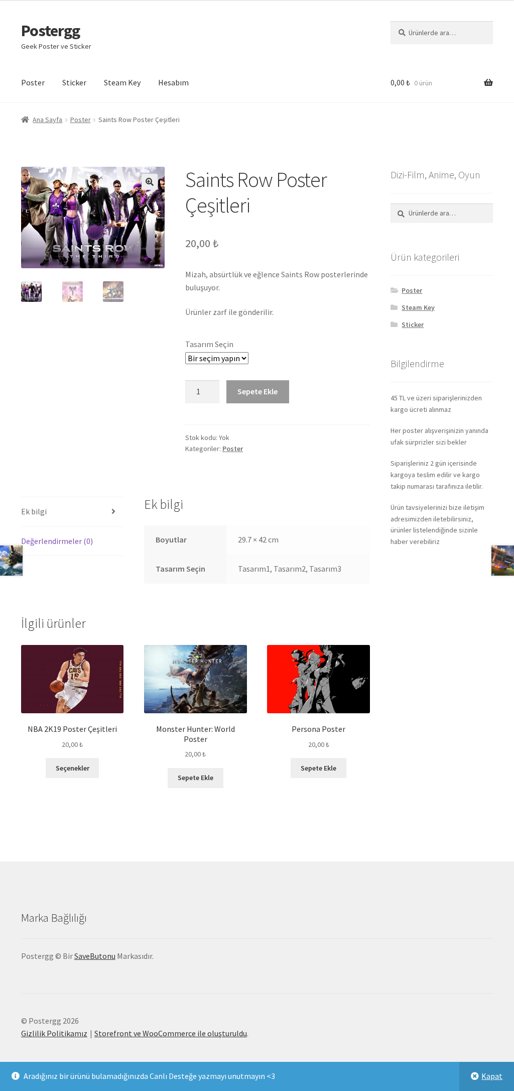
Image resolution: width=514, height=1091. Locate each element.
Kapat (491, 1076)
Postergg (50, 31)
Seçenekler (72, 768)
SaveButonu (94, 956)
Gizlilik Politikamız (54, 1033)
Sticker (74, 82)
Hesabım (173, 82)
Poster (33, 82)
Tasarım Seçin (209, 344)
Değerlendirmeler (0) (57, 541)
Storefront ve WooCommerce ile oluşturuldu (170, 1033)
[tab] (72, 512)
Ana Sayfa (47, 119)
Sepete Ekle (257, 391)
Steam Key (122, 82)
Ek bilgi (34, 511)
